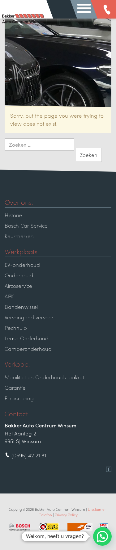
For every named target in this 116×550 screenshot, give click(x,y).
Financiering (19, 398)
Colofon (45, 515)
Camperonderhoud (28, 348)
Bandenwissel (21, 306)
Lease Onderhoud (27, 338)
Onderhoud (19, 275)
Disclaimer (97, 509)
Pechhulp (16, 327)
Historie (13, 215)
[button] (102, 536)
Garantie (15, 387)
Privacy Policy (66, 515)
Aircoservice (18, 285)
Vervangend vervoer (29, 317)
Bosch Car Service (26, 225)
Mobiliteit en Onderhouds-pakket (44, 377)
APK (9, 296)
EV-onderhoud (22, 264)
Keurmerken (19, 236)
